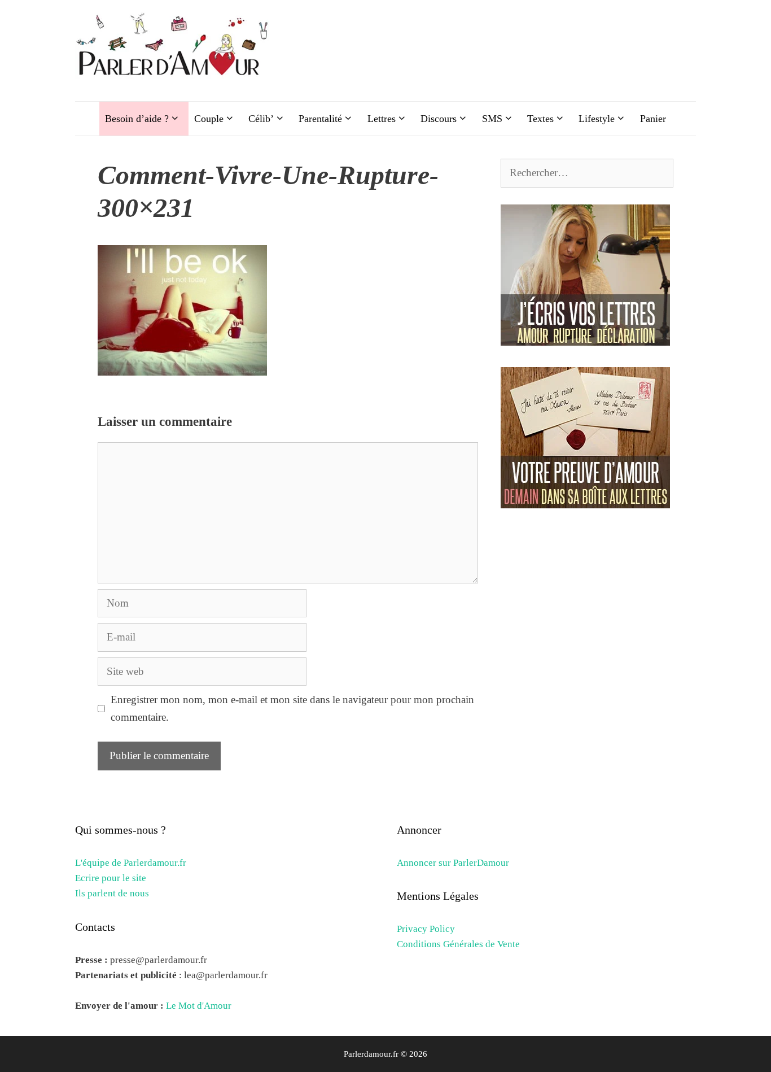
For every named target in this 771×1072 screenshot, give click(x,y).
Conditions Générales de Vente (458, 944)
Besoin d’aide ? (137, 118)
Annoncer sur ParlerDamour (453, 862)
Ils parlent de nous (112, 893)
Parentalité (320, 118)
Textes (540, 118)
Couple (209, 118)
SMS (492, 118)
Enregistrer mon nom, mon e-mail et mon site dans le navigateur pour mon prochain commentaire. (292, 708)
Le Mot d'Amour (198, 1005)
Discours (438, 118)
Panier (653, 118)
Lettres (381, 118)
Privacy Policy (426, 928)
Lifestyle (597, 118)
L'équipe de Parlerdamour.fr (130, 862)
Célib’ (261, 118)
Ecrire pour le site (110, 878)
